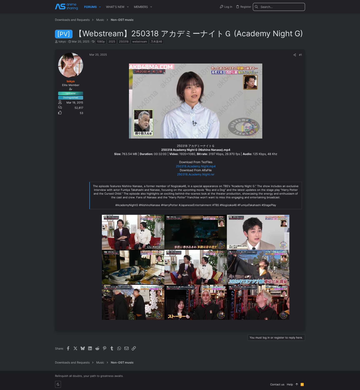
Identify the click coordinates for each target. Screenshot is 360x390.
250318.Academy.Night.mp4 (196, 166)
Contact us (277, 384)
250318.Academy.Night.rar (195, 174)
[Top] (296, 384)
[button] (100, 7)
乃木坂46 (156, 41)
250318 (124, 41)
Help (290, 384)
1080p (101, 41)
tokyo (62, 41)
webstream (139, 41)
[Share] (295, 55)
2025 (112, 41)
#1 (300, 54)
